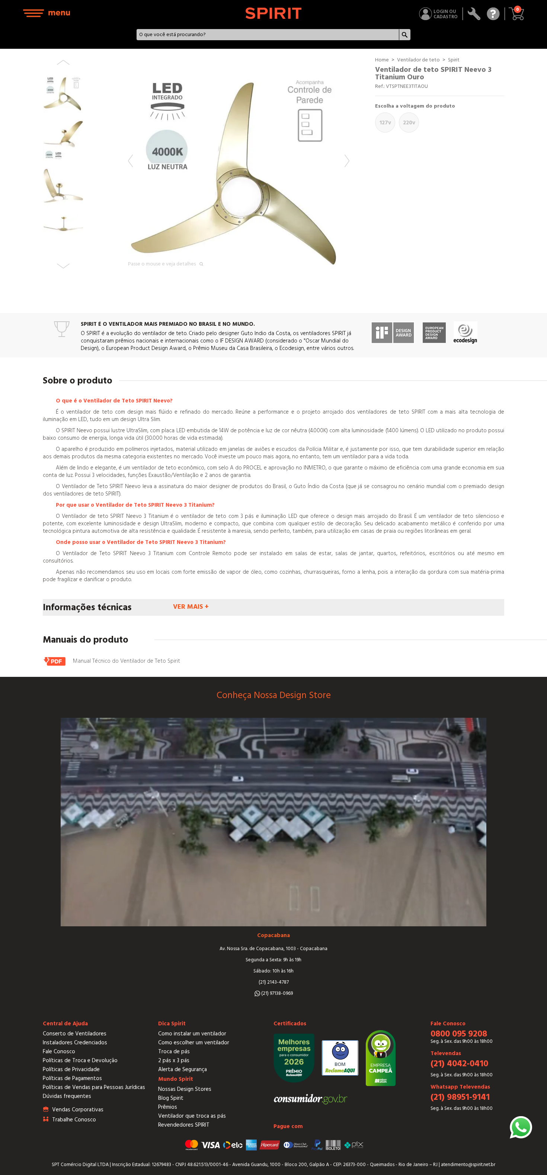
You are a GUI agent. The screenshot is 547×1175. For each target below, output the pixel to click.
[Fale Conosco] (493, 13)
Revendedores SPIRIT (183, 1125)
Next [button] (347, 161)
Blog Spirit (170, 1098)
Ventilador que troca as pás (192, 1116)
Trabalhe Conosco (74, 1120)
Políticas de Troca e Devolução (80, 1060)
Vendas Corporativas (77, 1110)
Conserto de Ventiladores (74, 1034)
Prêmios (167, 1107)
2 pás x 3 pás (173, 1060)
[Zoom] (238, 167)
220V (409, 123)
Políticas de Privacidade (71, 1069)
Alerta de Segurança (182, 1069)
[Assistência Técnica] (474, 13)
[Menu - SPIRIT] (47, 13)
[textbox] (268, 34)
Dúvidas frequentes (67, 1096)
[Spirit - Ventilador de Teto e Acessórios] (274, 13)
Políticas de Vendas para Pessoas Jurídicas (94, 1087)
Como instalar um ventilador (192, 1034)
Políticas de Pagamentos (72, 1078)
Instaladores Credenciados (75, 1043)
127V (385, 123)
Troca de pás (174, 1051)
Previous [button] (130, 161)
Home (382, 60)
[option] (238, 167)
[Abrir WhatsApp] (521, 1127)
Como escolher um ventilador (193, 1043)
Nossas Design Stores (184, 1089)
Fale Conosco (59, 1051)
